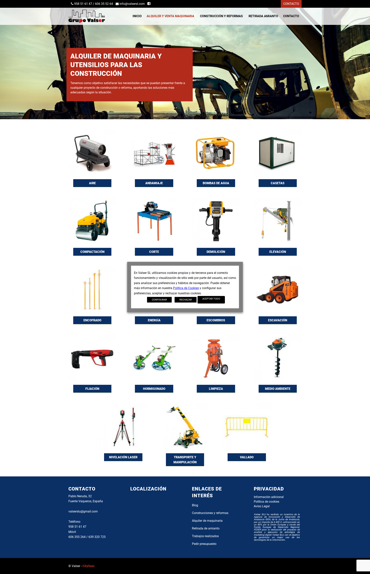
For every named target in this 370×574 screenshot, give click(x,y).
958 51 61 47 (82, 4)
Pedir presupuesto (204, 544)
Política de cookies (266, 501)
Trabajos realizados (205, 536)
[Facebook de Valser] (148, 4)
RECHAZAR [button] (185, 299)
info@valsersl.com (132, 4)
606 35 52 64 (104, 4)
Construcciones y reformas (210, 513)
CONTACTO (291, 4)
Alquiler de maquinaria (207, 521)
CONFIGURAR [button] (159, 299)
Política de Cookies (186, 288)
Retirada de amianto (205, 528)
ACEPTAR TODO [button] (211, 298)
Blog (195, 505)
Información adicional (269, 497)
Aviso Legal (262, 506)
